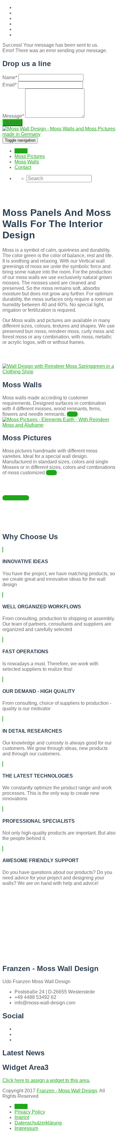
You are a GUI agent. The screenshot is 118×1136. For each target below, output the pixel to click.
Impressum (26, 1128)
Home (21, 150)
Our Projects (15, 497)
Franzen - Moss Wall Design (67, 1090)
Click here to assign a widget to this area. (46, 1080)
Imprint (22, 1117)
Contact (23, 167)
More (72, 414)
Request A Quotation (25, 946)
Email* (9, 84)
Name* (9, 77)
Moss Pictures (30, 156)
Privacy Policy (30, 1111)
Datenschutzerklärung (38, 1122)
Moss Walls (27, 161)
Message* (13, 116)
